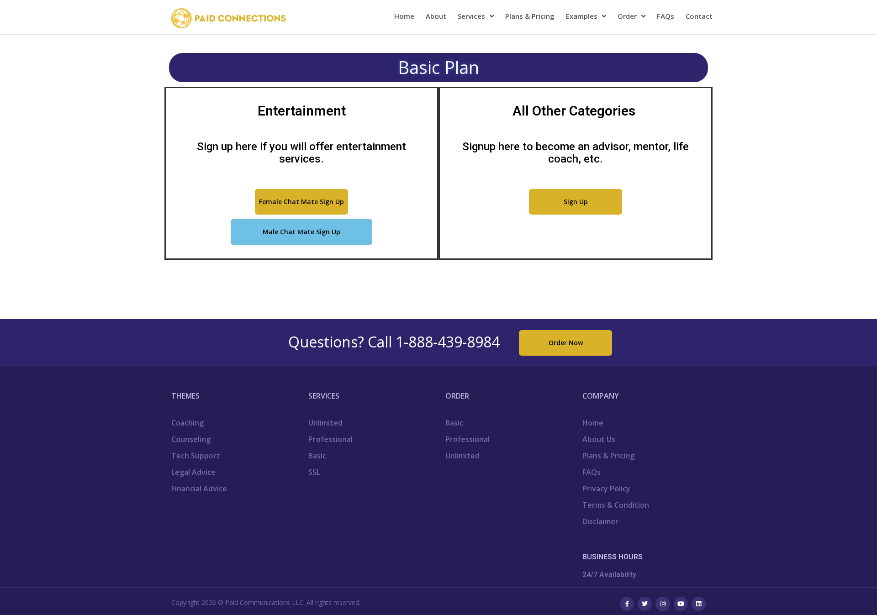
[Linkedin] (699, 604)
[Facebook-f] (627, 604)
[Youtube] (681, 604)
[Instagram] (662, 604)
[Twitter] (645, 604)
